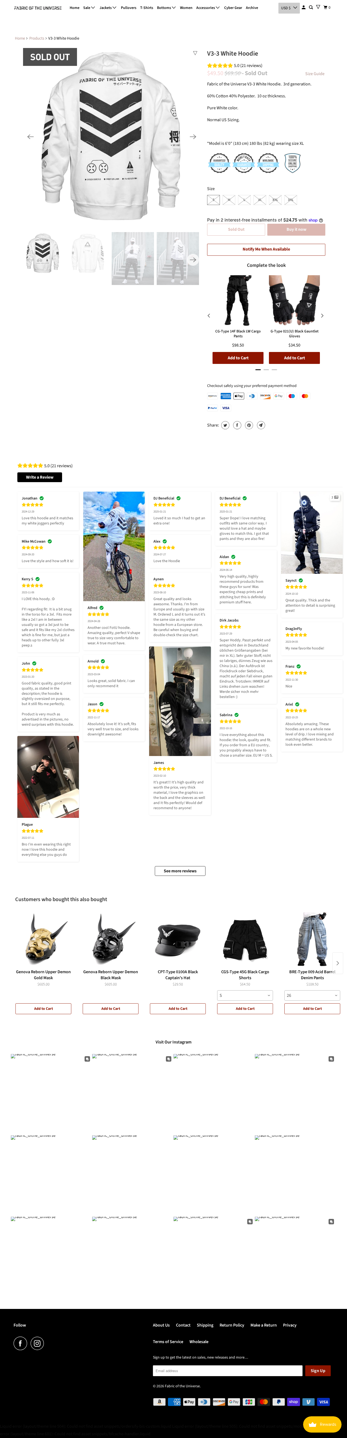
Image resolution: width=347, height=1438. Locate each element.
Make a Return (263, 1325)
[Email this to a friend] (260, 425)
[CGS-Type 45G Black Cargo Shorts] (245, 939)
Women (186, 8)
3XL (291, 199)
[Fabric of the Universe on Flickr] (49, 1343)
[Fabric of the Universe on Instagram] (39, 1343)
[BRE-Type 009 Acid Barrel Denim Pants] (312, 939)
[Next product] (337, 963)
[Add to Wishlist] (195, 53)
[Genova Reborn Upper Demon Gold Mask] (43, 939)
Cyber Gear (233, 8)
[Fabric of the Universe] (38, 8)
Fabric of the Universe (182, 1386)
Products (36, 38)
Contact (183, 1325)
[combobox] (245, 995)
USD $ (286, 8)
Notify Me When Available (266, 249)
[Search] (311, 7)
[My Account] (304, 7)
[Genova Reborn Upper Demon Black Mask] (111, 939)
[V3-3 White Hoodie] (112, 137)
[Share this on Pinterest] (248, 425)
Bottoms (164, 8)
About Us (161, 1325)
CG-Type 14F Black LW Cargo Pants (238, 334)
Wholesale (198, 1342)
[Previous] (30, 137)
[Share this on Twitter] (224, 425)
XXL (275, 199)
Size (211, 189)
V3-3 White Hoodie (232, 53)
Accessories (206, 8)
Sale (87, 8)
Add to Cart (43, 1008)
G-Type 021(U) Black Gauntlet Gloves (295, 334)
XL (260, 199)
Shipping (205, 1325)
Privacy (290, 1325)
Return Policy (232, 1325)
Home (74, 8)
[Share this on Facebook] (236, 425)
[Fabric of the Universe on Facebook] (22, 1343)
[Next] (193, 137)
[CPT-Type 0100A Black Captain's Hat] (178, 939)
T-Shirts (146, 8)
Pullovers (128, 8)
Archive (252, 8)
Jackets (106, 8)
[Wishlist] (318, 7)
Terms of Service (168, 1342)
